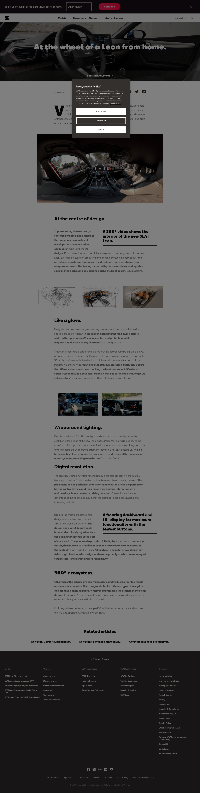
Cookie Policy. (115, 103)
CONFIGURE (101, 121)
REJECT (101, 130)
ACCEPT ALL (101, 111)
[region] (101, 108)
